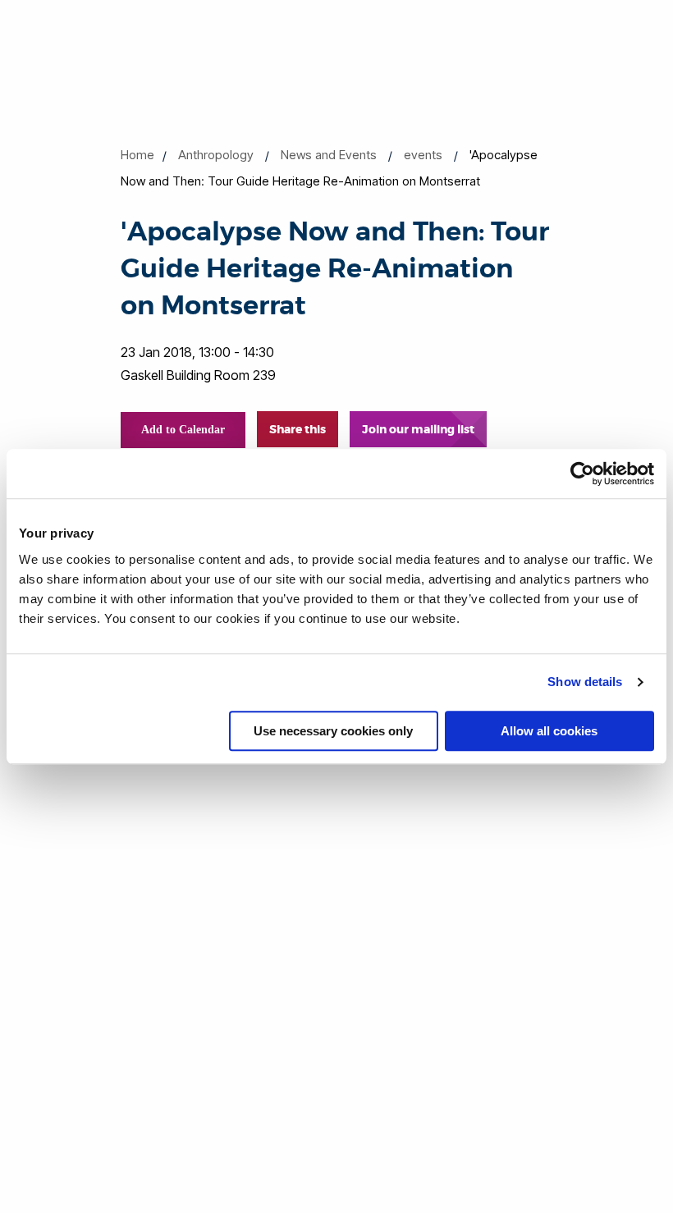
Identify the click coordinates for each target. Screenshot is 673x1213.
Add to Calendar (183, 429)
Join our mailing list (418, 429)
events (423, 154)
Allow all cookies (549, 731)
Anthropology (216, 154)
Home (137, 154)
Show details (584, 682)
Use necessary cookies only (333, 731)
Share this (297, 429)
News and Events (329, 154)
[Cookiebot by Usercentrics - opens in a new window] (582, 473)
